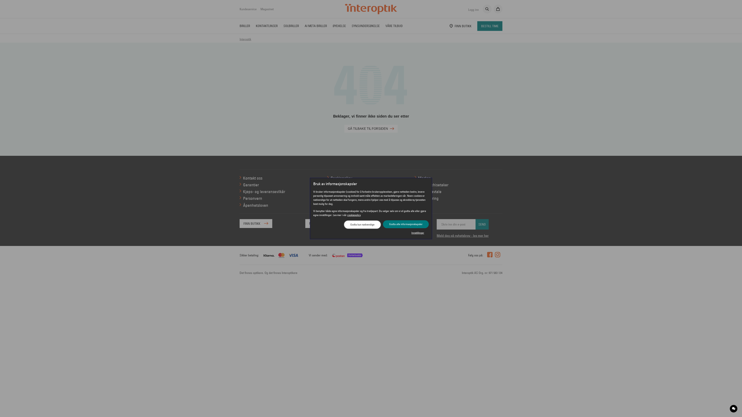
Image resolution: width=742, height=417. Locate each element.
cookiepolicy (354, 215)
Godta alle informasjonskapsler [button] (406, 224)
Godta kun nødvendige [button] (362, 224)
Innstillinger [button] (417, 233)
